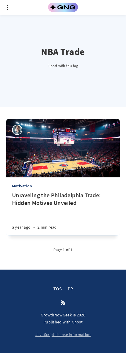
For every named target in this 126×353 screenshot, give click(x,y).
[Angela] (17, 130)
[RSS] (63, 303)
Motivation (22, 186)
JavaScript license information (63, 334)
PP (70, 289)
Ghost (77, 322)
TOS (57, 289)
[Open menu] (7, 7)
